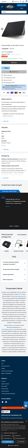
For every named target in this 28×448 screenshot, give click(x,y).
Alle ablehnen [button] (21, 441)
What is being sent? (8, 279)
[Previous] (2, 29)
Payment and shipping (7, 371)
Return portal (4, 388)
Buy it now (14, 62)
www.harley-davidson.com (19, 296)
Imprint (3, 368)
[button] (14, 445)
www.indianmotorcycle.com (9, 329)
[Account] (23, 1)
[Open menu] (2, 6)
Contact (3, 381)
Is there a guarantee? (8, 274)
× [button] (26, 421)
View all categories (22, 234)
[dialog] (14, 434)
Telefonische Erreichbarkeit (8, 393)
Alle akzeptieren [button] (7, 441)
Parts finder (4, 386)
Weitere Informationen (12, 430)
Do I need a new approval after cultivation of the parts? (11, 263)
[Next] (26, 29)
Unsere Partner (5, 391)
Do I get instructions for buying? (11, 269)
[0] (25, 1)
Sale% (21, 8)
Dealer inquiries (5, 384)
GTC (2, 363)
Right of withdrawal (6, 373)
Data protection (5, 366)
